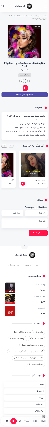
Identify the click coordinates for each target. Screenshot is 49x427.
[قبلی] (6, 421)
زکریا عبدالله (40, 284)
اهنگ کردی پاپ (25, 75)
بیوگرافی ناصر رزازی (35, 364)
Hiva (42, 384)
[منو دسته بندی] (46, 6)
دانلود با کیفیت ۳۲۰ (23, 94)
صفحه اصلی (37, 265)
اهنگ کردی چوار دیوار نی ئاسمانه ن (28, 357)
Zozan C (40, 391)
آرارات (41, 397)
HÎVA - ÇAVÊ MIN (36, 338)
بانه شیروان (24, 70)
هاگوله (42, 290)
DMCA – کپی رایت (24, 265)
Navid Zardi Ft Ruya (17, 338)
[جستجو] (2, 6)
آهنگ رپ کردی (37, 351)
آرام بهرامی (39, 410)
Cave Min (39, 332)
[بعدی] (20, 421)
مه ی (43, 313)
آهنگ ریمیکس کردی (17, 351)
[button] (11, 146)
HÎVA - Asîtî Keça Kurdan (22, 332)
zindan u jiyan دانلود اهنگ (32, 345)
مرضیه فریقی (39, 296)
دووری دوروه (40, 180)
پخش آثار (11, 265)
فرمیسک (41, 308)
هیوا (43, 301)
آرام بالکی (39, 404)
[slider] (26, 421)
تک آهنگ (36, 27)
